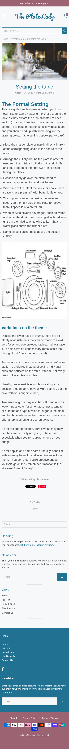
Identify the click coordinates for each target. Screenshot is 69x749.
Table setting (27, 479)
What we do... (18, 39)
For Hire (6, 599)
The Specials (8, 608)
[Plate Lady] (34, 16)
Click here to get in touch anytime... (36, 545)
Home (5, 39)
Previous (34, 501)
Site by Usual (43, 735)
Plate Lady (31, 735)
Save (43, 486)
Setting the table (37, 39)
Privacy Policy (30, 718)
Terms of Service (50, 718)
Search (13, 718)
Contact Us (7, 612)
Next (35, 509)
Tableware (43, 479)
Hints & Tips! (8, 604)
